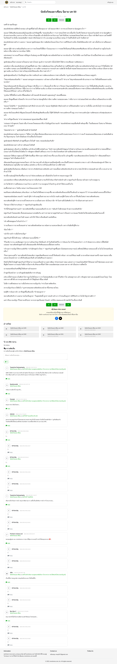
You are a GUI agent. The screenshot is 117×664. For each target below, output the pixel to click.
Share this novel (59, 309)
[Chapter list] (55, 20)
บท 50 (24, 7)
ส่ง (7, 361)
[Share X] (60, 318)
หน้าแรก (12, 2)
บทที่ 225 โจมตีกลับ (27, 497)
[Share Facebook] (56, 318)
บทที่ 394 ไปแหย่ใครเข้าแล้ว (30, 416)
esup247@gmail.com (62, 654)
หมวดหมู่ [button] (18, 2)
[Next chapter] (68, 20)
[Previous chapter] (48, 20)
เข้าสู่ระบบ (110, 2)
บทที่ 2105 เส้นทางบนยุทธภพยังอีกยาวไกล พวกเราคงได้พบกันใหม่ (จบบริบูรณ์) (44, 369)
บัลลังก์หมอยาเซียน (15, 7)
